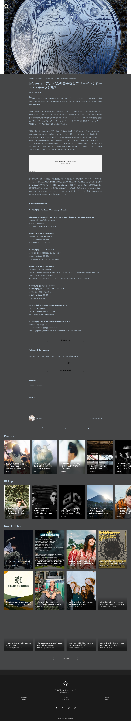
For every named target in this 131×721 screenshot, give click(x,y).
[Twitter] (62, 707)
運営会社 (107, 699)
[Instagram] (69, 707)
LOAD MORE (65, 658)
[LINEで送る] (88, 428)
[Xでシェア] (65, 428)
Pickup (8, 481)
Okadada (32, 385)
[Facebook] (56, 707)
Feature (9, 436)
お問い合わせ (24, 697)
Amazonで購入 (65, 363)
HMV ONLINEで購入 (65, 370)
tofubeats (39, 385)
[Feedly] (75, 707)
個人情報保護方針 (65, 699)
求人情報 (107, 697)
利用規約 (24, 699)
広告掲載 (66, 697)
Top (30, 78)
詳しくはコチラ (65, 340)
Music (33, 78)
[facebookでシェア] (42, 428)
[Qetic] (6, 6)
